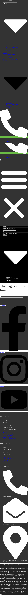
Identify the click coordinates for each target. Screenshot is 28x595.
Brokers (8, 49)
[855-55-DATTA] (14, 137)
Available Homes (9, 54)
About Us (9, 46)
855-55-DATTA (5, 142)
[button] (14, 193)
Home (5, 53)
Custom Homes (8, 57)
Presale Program (9, 56)
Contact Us (9, 50)
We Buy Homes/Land (10, 2)
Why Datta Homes (12, 47)
